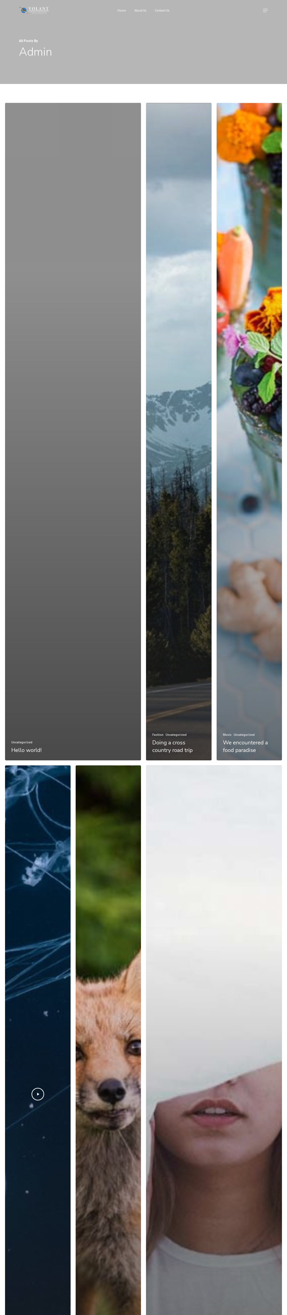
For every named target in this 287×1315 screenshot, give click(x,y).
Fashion (157, 734)
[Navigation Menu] (265, 10)
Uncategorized (21, 742)
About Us (140, 10)
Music (227, 734)
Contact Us (162, 10)
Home (121, 10)
